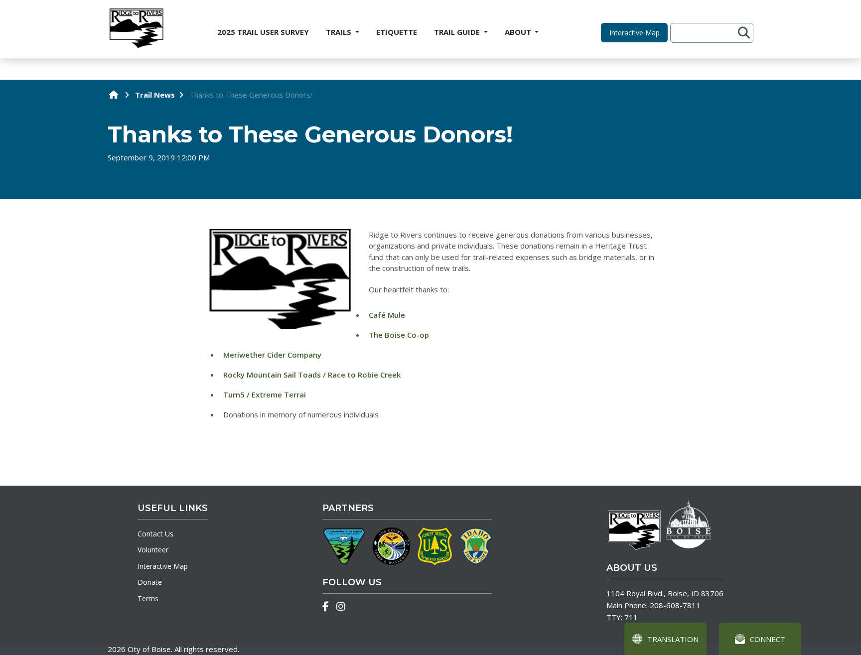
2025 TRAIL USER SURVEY (263, 32)
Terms (148, 598)
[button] (634, 32)
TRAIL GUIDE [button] (458, 32)
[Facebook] (325, 607)
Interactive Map (163, 566)
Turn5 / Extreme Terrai (264, 394)
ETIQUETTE (396, 32)
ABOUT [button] (519, 32)
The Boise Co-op (399, 335)
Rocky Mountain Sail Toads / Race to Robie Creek (312, 375)
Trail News (155, 95)
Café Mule (387, 315)
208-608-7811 (675, 605)
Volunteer (153, 549)
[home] (114, 94)
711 (631, 617)
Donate (150, 582)
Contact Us (155, 533)
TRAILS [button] (339, 32)
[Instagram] (340, 607)
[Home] (136, 29)
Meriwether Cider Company (272, 355)
